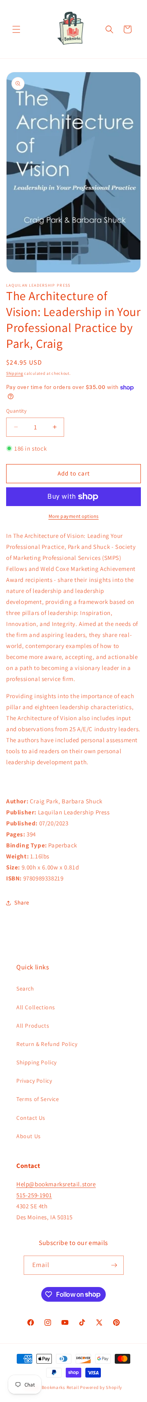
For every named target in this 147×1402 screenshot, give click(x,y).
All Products (32, 1025)
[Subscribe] (114, 1265)
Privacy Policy (34, 1080)
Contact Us (30, 1117)
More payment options (74, 516)
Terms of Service (37, 1099)
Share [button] (21, 902)
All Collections (35, 1007)
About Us (28, 1136)
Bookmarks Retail (60, 1387)
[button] (16, 29)
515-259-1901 (34, 1195)
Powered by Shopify (101, 1387)
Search (25, 988)
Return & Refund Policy (46, 1044)
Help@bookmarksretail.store (56, 1184)
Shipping (14, 373)
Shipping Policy (36, 1062)
